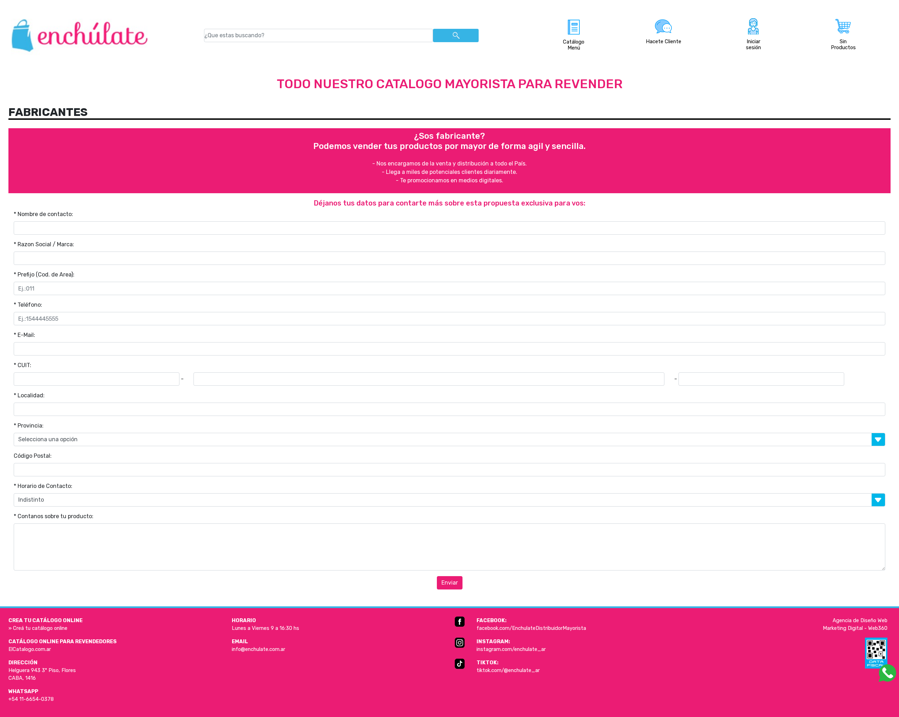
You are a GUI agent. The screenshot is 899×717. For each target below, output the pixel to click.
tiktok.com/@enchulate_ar (508, 670)
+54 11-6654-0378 (31, 699)
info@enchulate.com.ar (258, 649)
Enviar (449, 582)
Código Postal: (33, 455)
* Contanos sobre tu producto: (53, 516)
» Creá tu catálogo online (37, 628)
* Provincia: (29, 425)
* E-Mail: (24, 335)
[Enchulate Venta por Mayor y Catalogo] (79, 35)
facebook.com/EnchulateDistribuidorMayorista (531, 628)
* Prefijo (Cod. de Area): (44, 274)
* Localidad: (29, 395)
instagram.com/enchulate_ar (511, 649)
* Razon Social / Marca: (44, 244)
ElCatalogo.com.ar (29, 649)
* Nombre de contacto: (43, 214)
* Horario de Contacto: (43, 486)
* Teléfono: (28, 304)
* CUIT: (22, 365)
